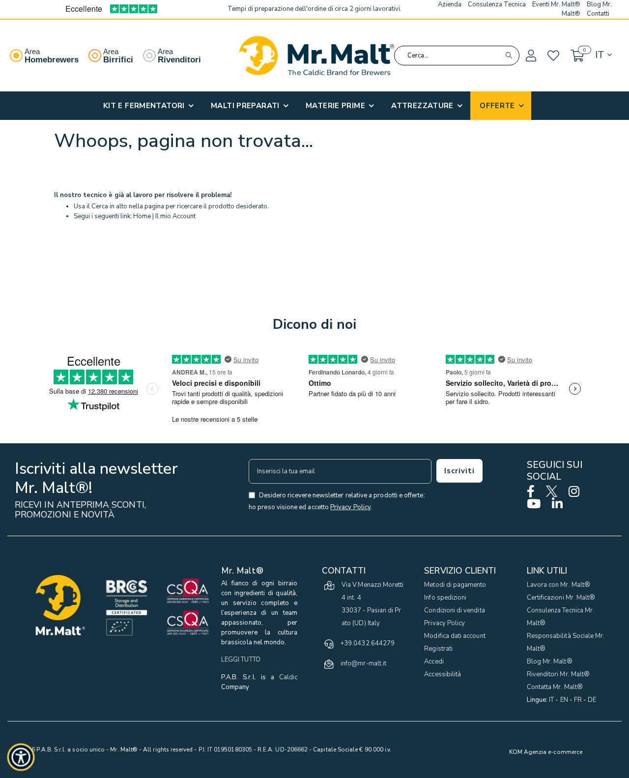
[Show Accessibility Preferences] (21, 757)
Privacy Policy (444, 623)
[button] (530, 56)
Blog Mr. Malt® (549, 661)
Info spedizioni (445, 597)
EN (564, 699)
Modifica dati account (454, 636)
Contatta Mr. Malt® (555, 687)
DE (592, 699)
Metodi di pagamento (455, 584)
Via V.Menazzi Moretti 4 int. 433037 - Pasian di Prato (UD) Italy (372, 604)
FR (578, 699)
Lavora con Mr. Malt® (558, 584)
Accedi (433, 661)
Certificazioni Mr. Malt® (561, 597)
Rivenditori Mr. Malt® (558, 674)
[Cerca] (508, 55)
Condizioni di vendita (454, 610)
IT (551, 699)
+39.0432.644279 (368, 643)
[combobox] (457, 55)
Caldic (288, 677)
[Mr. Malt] (316, 55)
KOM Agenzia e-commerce (545, 752)
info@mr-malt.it (363, 663)
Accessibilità (442, 674)
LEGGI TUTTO (240, 659)
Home (142, 216)
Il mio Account (175, 216)
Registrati (438, 648)
